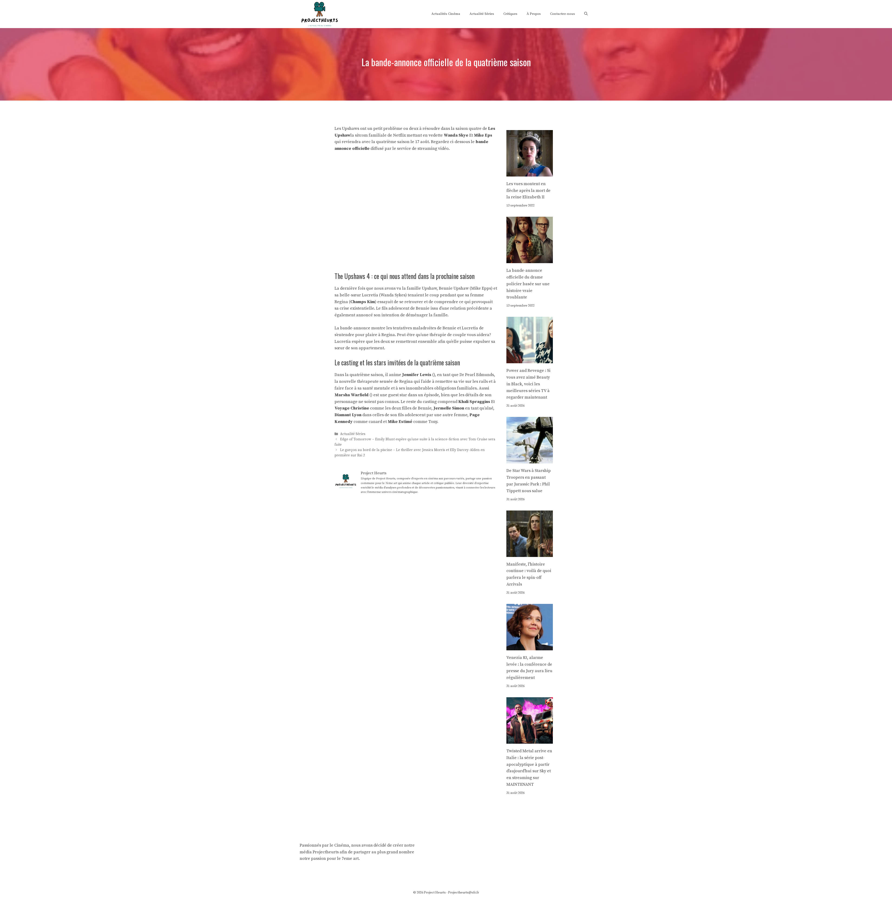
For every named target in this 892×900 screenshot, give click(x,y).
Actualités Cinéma (445, 14)
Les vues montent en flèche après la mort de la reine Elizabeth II (528, 190)
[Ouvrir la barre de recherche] (586, 13)
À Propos (534, 14)
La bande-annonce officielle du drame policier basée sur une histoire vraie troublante (528, 284)
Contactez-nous (562, 14)
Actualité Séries (481, 14)
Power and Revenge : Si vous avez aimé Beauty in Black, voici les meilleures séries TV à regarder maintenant (528, 384)
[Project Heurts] (319, 13)
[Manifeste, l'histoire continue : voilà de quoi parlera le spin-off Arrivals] (529, 553)
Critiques (510, 14)
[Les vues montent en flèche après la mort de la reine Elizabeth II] (529, 173)
